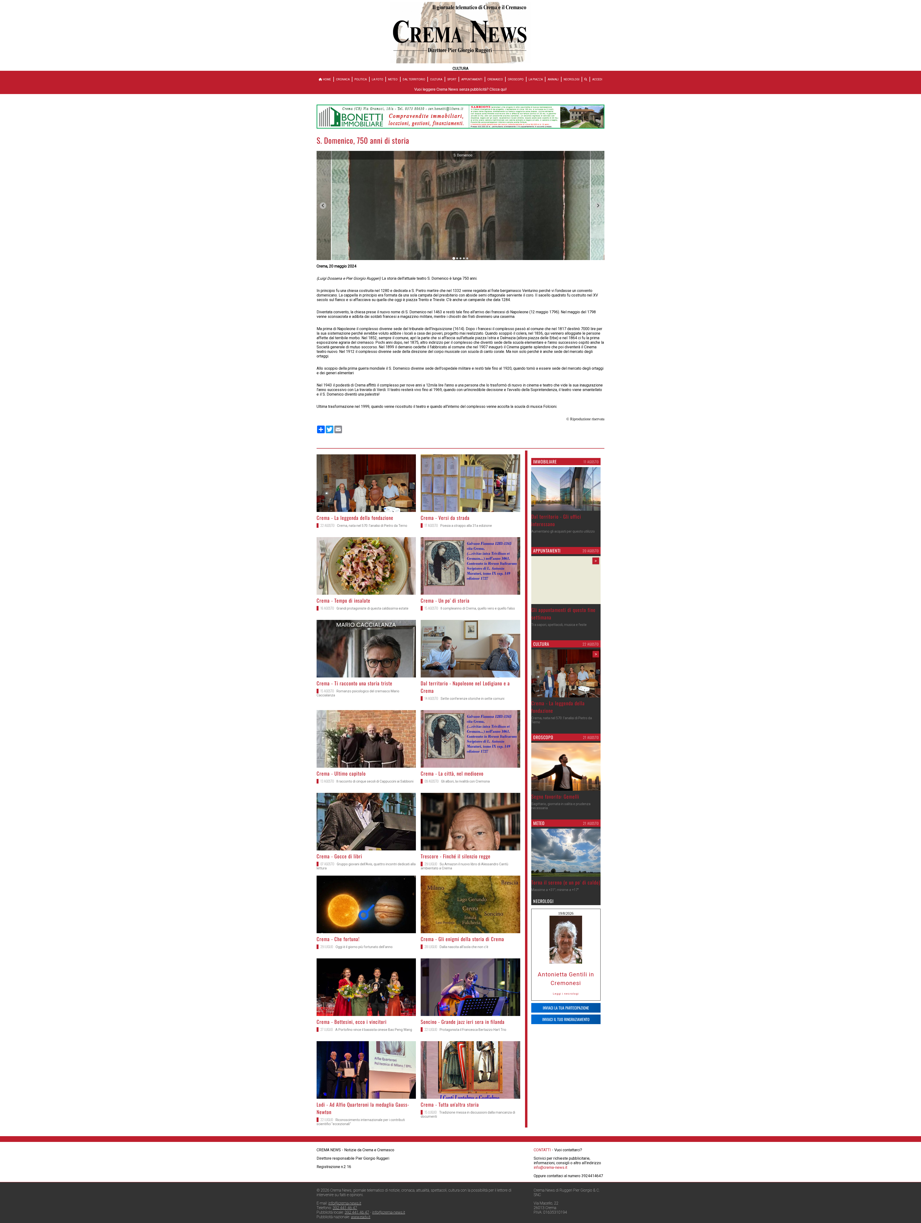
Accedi (597, 79)
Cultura (436, 79)
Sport (451, 79)
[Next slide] (598, 205)
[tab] (453, 258)
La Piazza (536, 79)
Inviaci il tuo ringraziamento (566, 1019)
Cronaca (343, 79)
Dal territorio (414, 79)
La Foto (377, 79)
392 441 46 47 (345, 1207)
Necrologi (571, 79)
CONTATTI (542, 1150)
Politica (360, 79)
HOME (326, 79)
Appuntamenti (471, 79)
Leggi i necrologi (566, 993)
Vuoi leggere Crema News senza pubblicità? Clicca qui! (460, 89)
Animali (553, 79)
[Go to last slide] (323, 205)
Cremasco (495, 79)
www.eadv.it (360, 1217)
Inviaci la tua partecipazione (566, 1008)
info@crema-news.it (550, 1167)
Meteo (393, 79)
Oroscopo (516, 79)
